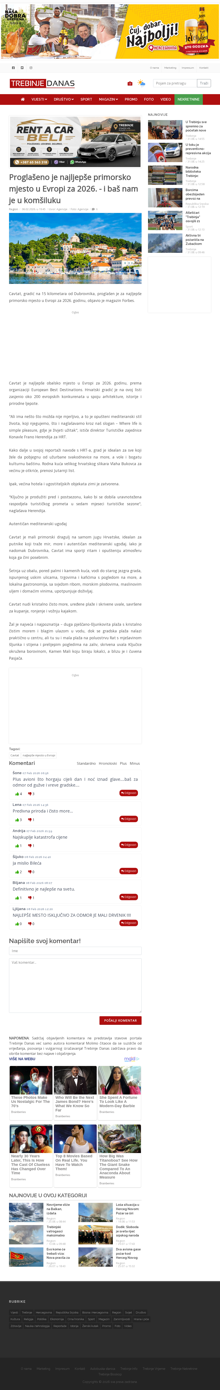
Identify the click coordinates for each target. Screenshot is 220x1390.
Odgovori (130, 793)
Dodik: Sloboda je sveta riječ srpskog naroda (127, 1231)
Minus (135, 763)
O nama (154, 67)
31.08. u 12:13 (196, 229)
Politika (41, 1319)
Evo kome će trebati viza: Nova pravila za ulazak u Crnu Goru (58, 1258)
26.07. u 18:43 (57, 1266)
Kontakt (203, 67)
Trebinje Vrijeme (154, 1368)
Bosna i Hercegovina (95, 1312)
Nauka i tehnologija (37, 1326)
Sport (86, 99)
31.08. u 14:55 (196, 139)
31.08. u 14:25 (196, 161)
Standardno (86, 763)
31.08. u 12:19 (196, 207)
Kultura (15, 1319)
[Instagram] (31, 67)
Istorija (74, 1326)
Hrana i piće (141, 1319)
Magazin (107, 99)
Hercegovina (44, 1312)
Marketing (170, 67)
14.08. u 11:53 (126, 1221)
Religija (28, 1319)
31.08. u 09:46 (196, 252)
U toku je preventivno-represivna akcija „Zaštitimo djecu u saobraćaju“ (198, 153)
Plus (123, 763)
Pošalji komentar (120, 1020)
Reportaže (59, 1326)
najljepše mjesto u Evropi (39, 755)
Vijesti (38, 99)
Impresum (188, 67)
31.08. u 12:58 (196, 184)
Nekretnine (189, 99)
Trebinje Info (129, 1368)
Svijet (128, 1312)
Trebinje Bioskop (110, 1374)
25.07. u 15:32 (126, 1266)
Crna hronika (76, 1319)
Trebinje (191, 136)
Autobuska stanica (102, 1368)
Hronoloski (108, 763)
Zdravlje (16, 1326)
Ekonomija (57, 1319)
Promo (131, 99)
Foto (149, 99)
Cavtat (15, 755)
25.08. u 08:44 (57, 1221)
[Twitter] (22, 67)
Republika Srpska (197, 204)
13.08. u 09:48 (57, 1244)
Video (165, 99)
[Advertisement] (75, 345)
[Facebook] (13, 67)
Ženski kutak (90, 1326)
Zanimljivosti (121, 1319)
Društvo (63, 99)
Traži (204, 83)
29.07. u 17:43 (126, 1244)
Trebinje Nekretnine (183, 1368)
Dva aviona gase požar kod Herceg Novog (128, 1253)
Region (13, 209)
